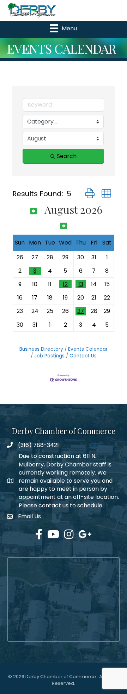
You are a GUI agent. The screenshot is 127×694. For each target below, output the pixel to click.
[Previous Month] (33, 211)
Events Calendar (88, 349)
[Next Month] (63, 225)
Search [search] (67, 156)
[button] (89, 193)
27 (80, 311)
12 (65, 284)
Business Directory (41, 349)
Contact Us (83, 355)
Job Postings (49, 355)
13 (80, 284)
